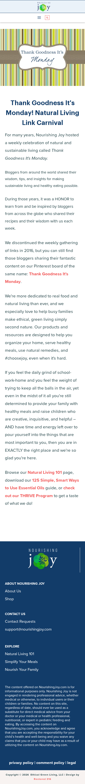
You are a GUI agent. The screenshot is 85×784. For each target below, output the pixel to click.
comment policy (50, 762)
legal (71, 762)
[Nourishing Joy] (43, 6)
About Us (13, 591)
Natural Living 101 (45, 472)
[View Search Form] (47, 17)
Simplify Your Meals (21, 661)
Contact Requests (20, 621)
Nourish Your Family (21, 669)
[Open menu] (39, 17)
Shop (9, 599)
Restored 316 (42, 779)
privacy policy (21, 762)
